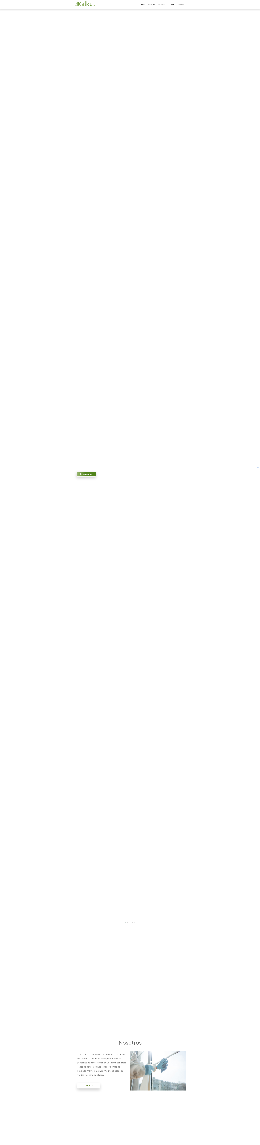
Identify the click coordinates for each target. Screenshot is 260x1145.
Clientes (171, 5)
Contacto (180, 5)
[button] (125, 922)
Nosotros (151, 5)
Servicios (161, 5)
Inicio (143, 5)
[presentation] (2, 468)
